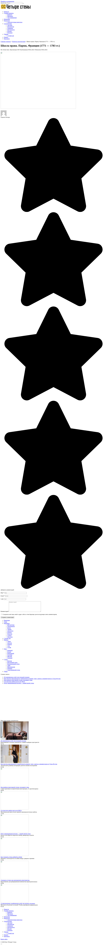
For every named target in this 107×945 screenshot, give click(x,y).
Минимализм (11, 667)
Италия (9, 31)
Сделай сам (10, 35)
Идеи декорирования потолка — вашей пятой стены (19, 683)
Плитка (9, 632)
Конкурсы (7, 20)
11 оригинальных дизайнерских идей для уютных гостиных (18, 903)
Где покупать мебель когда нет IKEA (14, 681)
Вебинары (7, 19)
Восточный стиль (12, 662)
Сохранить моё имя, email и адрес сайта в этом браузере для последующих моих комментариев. (30, 614)
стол (8, 646)
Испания (9, 32)
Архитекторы (8, 23)
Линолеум (10, 631)
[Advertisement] (51, 700)
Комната (9, 14)
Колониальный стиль (13, 664)
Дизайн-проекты (9, 13)
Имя (2, 593)
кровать (9, 644)
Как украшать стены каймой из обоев (11, 857)
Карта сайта (4, 939)
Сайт (2, 599)
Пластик (9, 634)
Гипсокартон (11, 626)
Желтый (9, 656)
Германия (10, 28)
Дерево (9, 629)
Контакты (7, 38)
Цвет (5, 649)
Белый (9, 652)
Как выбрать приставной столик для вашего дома (18, 680)
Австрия (9, 25)
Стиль (6, 659)
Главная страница (6, 41)
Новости (6, 11)
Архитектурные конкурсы (14, 22)
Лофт (8, 665)
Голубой (9, 655)
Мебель (6, 640)
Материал (10, 16)
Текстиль (10, 637)
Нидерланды (11, 29)
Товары (6, 34)
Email (3, 596)
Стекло (9, 635)
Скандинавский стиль (13, 670)
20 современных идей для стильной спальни (16, 677)
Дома (5, 622)
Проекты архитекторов (18, 41)
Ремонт (6, 37)
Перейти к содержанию (7, 1)
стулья (9, 647)
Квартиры (7, 620)
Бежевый (10, 650)
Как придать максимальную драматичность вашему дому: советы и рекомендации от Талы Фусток (32, 678)
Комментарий (5, 611)
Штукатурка (10, 625)
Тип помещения (12, 17)
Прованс (9, 668)
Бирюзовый (10, 653)
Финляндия (10, 26)
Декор (5, 671)
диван (9, 641)
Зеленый (9, 658)
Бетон (9, 628)
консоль (9, 643)
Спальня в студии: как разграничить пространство (15, 880)
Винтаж (9, 661)
